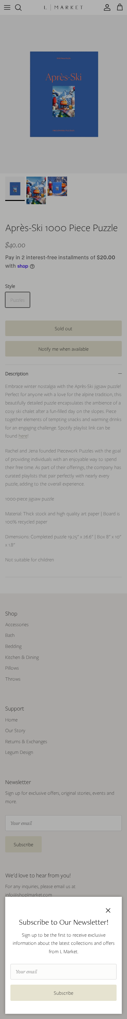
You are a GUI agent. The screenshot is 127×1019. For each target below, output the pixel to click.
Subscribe (63, 993)
